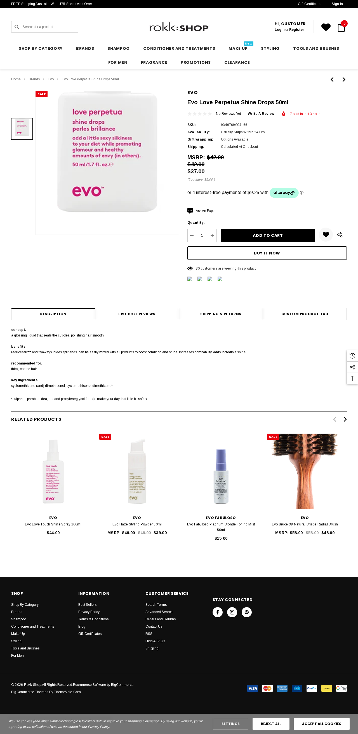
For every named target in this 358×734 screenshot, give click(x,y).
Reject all (271, 723)
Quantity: (196, 223)
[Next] (342, 79)
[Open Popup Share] (340, 235)
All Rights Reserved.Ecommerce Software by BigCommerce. (88, 685)
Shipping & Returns (220, 314)
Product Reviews (137, 314)
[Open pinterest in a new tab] (247, 612)
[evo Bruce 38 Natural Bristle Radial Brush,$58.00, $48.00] (305, 471)
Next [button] (345, 419)
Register (296, 30)
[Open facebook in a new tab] (218, 612)
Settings (231, 723)
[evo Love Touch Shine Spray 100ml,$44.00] (53, 471)
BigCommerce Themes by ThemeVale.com (46, 692)
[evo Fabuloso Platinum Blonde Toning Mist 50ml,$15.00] (221, 471)
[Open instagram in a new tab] (232, 612)
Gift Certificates (310, 4)
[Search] (16, 27)
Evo (192, 92)
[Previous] (333, 79)
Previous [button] (334, 419)
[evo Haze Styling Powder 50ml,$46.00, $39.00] (137, 471)
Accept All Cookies (321, 723)
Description (53, 314)
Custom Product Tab (304, 314)
